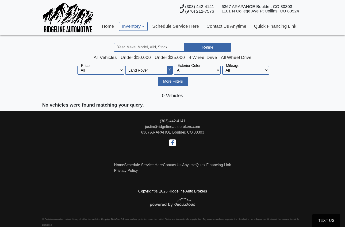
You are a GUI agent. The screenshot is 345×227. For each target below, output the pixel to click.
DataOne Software (120, 219)
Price (85, 66)
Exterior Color (188, 66)
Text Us (326, 221)
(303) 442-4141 (199, 6)
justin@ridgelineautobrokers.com (172, 127)
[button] (133, 26)
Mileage (232, 66)
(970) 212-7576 (199, 11)
